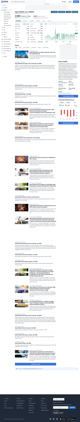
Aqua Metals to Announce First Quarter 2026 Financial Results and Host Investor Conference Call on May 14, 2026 (42, 288)
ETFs (5, 405)
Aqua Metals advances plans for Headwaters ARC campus (42, 158)
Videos (20, 47)
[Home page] (4, 2)
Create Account (32, 403)
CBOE (37, 368)
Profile (43, 20)
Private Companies (8, 408)
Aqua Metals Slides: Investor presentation (27, 197)
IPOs (5, 403)
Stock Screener (7, 12)
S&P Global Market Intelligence (29, 368)
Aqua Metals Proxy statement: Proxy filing (27, 138)
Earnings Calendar (7, 17)
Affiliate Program (44, 410)
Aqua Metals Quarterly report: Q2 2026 (26, 102)
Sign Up (76, 1)
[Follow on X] (54, 419)
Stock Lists (6, 21)
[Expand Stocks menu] (11, 10)
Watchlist (62, 12)
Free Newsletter (20, 403)
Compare (75, 12)
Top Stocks (6, 23)
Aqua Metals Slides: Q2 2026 (23, 94)
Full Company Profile (68, 96)
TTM (75, 102)
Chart (49, 20)
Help (65, 1)
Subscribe (72, 407)
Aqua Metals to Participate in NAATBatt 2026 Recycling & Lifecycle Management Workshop (42, 185)
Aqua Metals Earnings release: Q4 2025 (26, 335)
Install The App (20, 408)
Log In (70, 1)
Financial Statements (68, 123)
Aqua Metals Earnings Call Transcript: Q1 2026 (28, 243)
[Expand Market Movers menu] (11, 46)
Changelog (31, 405)
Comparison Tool (7, 16)
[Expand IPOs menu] (11, 27)
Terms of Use (44, 405)
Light (56, 412)
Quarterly (68, 102)
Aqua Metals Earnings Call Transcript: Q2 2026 (28, 63)
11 (69, 86)
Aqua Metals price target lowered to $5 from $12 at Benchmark (42, 53)
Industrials (71, 82)
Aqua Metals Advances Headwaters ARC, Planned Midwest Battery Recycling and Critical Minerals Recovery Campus (41, 171)
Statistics (32, 20)
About (42, 401)
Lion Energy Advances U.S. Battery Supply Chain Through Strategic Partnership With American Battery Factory (41, 303)
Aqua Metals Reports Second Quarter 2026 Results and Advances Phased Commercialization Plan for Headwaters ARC (42, 111)
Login (30, 401)
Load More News (35, 364)
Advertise (31, 410)
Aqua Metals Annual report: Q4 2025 (25, 328)
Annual (61, 102)
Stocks (5, 401)
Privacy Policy (44, 408)
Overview (18, 20)
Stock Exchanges (7, 14)
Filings (39, 47)
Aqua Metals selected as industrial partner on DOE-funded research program (42, 206)
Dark (61, 412)
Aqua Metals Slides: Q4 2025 (23, 343)
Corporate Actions (7, 25)
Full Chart (55, 12)
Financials (25, 20)
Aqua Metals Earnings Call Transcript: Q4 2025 (28, 315)
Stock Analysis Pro (21, 401)
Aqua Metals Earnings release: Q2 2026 (26, 86)
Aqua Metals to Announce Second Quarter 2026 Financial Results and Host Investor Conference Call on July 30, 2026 (41, 125)
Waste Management (62, 82)
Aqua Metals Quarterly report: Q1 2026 (26, 254)
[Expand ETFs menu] (11, 30)
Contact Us (43, 403)
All (16, 47)
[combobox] (28, 1)
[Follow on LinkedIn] (57, 419)
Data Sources (32, 408)
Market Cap (17, 24)
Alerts (69, 12)
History (38, 20)
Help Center (31, 412)
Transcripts (33, 47)
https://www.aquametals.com (65, 93)
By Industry (6, 19)
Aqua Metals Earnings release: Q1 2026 (26, 261)
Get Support (19, 405)
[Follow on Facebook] (50, 419)
